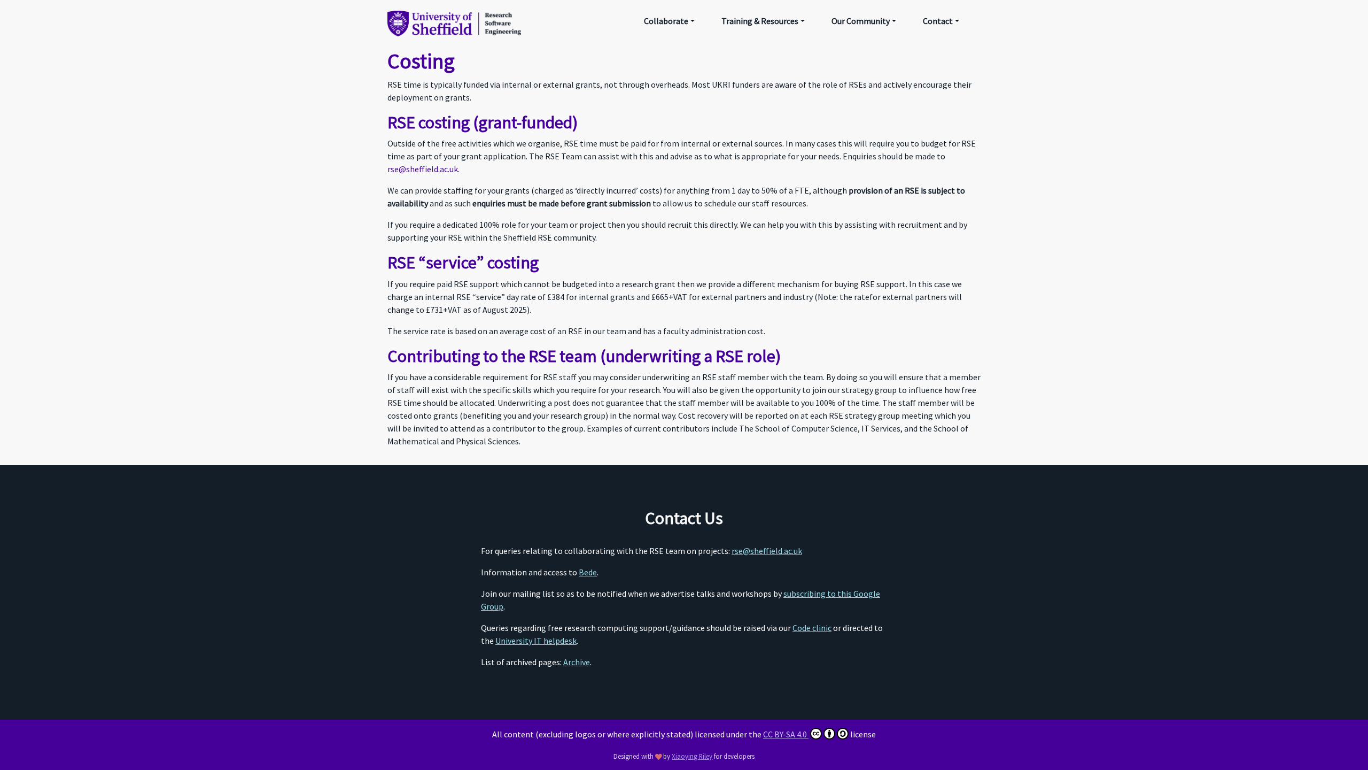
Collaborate (666, 21)
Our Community (860, 21)
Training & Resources (759, 21)
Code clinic (811, 627)
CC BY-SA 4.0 (786, 734)
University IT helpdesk (536, 640)
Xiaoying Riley (692, 756)
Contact (938, 21)
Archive (576, 662)
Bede (588, 572)
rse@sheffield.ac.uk (422, 169)
